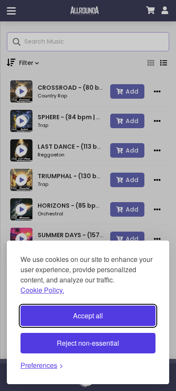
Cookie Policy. (42, 290)
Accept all (88, 315)
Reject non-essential (88, 343)
